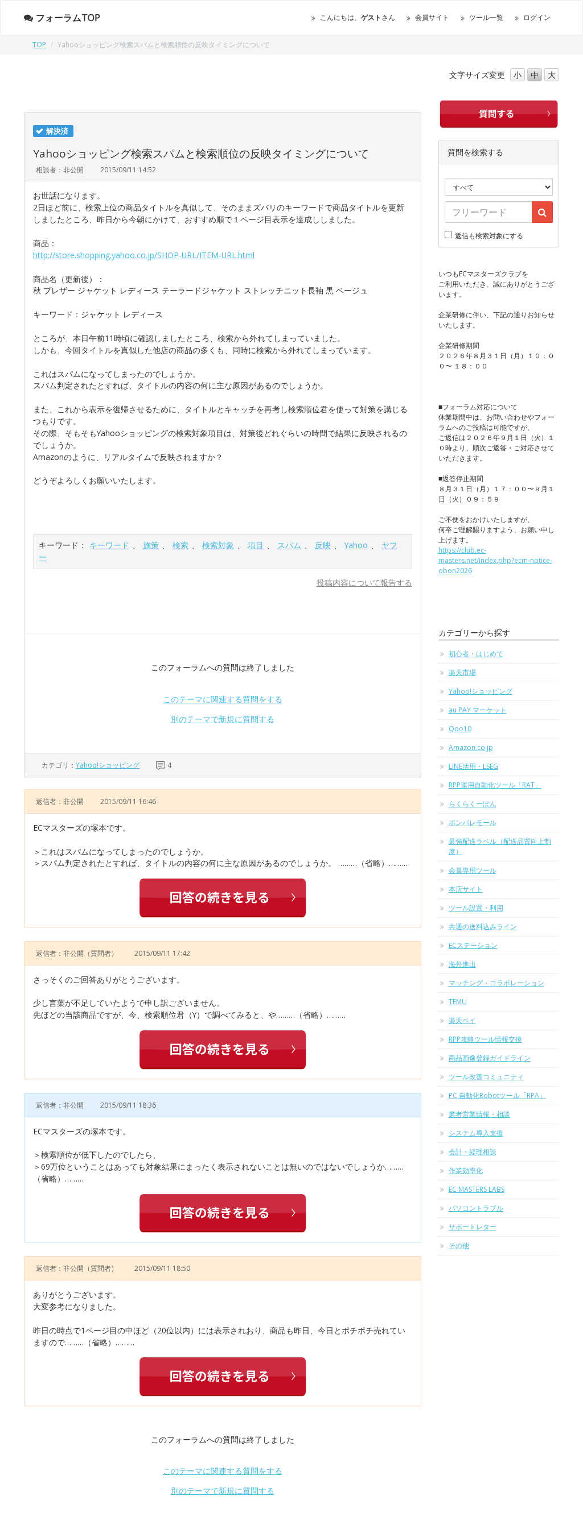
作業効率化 (466, 1170)
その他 (459, 1245)
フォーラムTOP (68, 17)
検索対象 (218, 545)
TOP (39, 44)
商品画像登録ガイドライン (490, 1058)
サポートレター (472, 1227)
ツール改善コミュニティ (486, 1076)
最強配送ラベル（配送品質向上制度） (500, 846)
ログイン (537, 17)
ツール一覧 (486, 17)
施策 (151, 545)
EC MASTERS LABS (476, 1189)
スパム (289, 545)
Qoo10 (460, 729)
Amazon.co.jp (471, 747)
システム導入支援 (476, 1133)
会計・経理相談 (472, 1152)
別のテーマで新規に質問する (222, 719)
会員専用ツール (472, 870)
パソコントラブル (476, 1208)
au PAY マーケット (478, 710)
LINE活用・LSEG (473, 766)
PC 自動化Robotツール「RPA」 (497, 1095)
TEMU (458, 1001)
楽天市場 (462, 672)
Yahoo (356, 545)
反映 (323, 545)
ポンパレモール (472, 822)
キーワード (109, 545)
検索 (180, 545)
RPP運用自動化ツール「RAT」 (495, 785)
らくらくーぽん (472, 804)
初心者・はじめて (476, 653)
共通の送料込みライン (483, 926)
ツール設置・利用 (476, 908)
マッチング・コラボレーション (496, 983)
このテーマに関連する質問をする (222, 699)
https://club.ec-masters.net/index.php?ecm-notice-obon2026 (495, 560)
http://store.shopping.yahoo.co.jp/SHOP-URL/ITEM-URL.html (143, 255)
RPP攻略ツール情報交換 (485, 1039)
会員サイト (432, 17)
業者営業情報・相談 (479, 1114)
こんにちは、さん (357, 17)
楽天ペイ (462, 1020)
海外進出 (462, 964)
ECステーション (473, 945)
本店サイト (466, 889)
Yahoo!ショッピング (107, 765)
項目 (256, 545)
